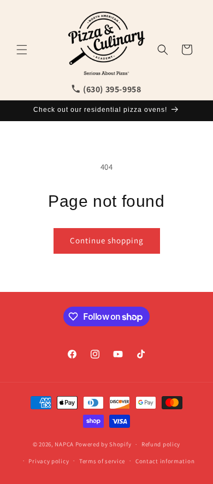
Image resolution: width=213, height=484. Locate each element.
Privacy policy (48, 461)
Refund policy (160, 444)
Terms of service (102, 461)
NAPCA (64, 444)
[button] (22, 50)
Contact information (164, 461)
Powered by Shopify (103, 444)
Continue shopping (107, 240)
